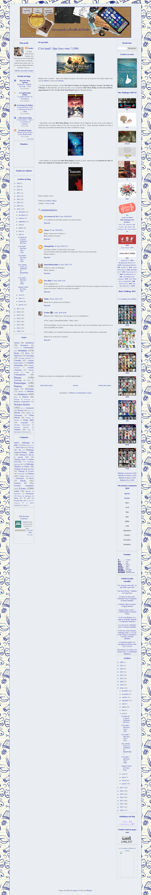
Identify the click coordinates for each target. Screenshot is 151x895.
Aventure (22, 350)
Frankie (47, 312)
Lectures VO (20, 483)
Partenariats (30, 493)
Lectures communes (24, 485)
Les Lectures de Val (51, 216)
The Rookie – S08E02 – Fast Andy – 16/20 (25, 85)
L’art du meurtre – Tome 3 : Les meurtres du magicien (25, 122)
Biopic (16, 353)
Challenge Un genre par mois (24, 469)
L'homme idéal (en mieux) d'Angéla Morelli (127, 605)
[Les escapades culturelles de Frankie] (127, 876)
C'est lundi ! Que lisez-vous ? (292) (22, 249)
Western (16, 420)
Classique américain (24, 358)
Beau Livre (31, 445)
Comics (21, 476)
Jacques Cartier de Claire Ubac (23, 289)
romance (17, 429)
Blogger (89, 890)
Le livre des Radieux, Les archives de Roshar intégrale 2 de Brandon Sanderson (127, 619)
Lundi (52, 203)
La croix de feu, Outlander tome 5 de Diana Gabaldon (127, 626)
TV (25, 498)
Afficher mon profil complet (24, 70)
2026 (19, 183)
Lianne (46, 230)
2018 (19, 209)
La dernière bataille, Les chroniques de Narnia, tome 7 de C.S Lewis (127, 644)
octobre (21, 218)
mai (20, 234)
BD (24, 445)
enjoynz (75, 890)
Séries (16, 498)
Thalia (46, 299)
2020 (19, 202)
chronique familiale (21, 427)
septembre (22, 221)
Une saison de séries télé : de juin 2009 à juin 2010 (127, 586)
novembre (22, 215)
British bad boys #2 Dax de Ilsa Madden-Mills (25, 133)
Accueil (75, 385)
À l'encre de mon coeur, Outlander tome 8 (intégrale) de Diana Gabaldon (127, 598)
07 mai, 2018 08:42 (56, 230)
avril (20, 295)
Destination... (20, 478)
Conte (27, 372)
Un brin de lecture (24, 130)
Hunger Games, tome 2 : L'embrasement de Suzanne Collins (127, 612)
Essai (28, 380)
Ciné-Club (21, 474)
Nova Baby (48, 280)
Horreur (21, 391)
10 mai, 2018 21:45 (55, 299)
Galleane (61, 81)
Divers (31, 478)
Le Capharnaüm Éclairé (25, 94)
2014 (19, 318)
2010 (19, 331)
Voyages (28, 418)
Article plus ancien (104, 385)
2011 (19, 328)
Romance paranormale (22, 401)
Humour (30, 391)
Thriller (17, 412)
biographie (24, 422)
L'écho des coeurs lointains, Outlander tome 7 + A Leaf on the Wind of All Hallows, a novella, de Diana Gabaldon (127, 634)
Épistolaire (17, 432)
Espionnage (18, 380)
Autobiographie (28, 347)
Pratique (16, 399)
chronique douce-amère (22, 425)
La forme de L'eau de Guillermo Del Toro (22, 240)
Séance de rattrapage (24, 496)
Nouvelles (17, 494)
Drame (17, 377)
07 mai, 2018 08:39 (65, 216)
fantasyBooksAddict (51, 264)
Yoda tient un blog (25, 118)
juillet (21, 228)
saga (29, 430)
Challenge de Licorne (26, 471)
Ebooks (23, 480)
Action (16, 342)
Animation (29, 342)
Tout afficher (30, 139)
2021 (19, 199)
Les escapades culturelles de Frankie (71, 29)
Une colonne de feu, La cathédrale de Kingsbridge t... (23, 270)
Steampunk (30, 408)
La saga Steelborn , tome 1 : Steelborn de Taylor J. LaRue (25, 109)
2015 (19, 315)
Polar (15, 397)
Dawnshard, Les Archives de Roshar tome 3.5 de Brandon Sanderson (127, 652)
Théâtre (28, 413)
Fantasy (18, 386)
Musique (28, 491)
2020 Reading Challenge (24, 517)
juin (20, 231)
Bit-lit (27, 353)
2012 (19, 325)
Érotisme (26, 432)
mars (20, 298)
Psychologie (27, 399)
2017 (19, 309)
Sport (22, 408)
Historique (29, 388)
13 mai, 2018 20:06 (59, 312)
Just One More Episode (25, 81)
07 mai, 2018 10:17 (61, 246)
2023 (19, 193)
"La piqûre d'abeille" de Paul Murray (24, 98)
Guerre (16, 389)
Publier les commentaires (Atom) (80, 393)
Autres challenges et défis (24, 443)
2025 (19, 186)
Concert (31, 476)
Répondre (47, 223)
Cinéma (31, 473)
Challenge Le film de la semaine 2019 (24, 456)
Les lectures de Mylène (25, 105)
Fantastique (20, 383)
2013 (19, 321)
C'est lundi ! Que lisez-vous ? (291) (22, 258)
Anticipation (24, 345)
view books (30, 535)
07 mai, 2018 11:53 (65, 264)
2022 (19, 196)
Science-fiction (22, 404)
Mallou (46, 81)
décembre (22, 212)
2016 (19, 312)
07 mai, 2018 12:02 (58, 280)
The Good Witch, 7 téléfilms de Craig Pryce (127, 592)
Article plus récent (46, 385)
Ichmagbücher (49, 246)
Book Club (20, 447)
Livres (47, 203)
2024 (19, 190)
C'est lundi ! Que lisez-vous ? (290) (22, 281)
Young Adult (28, 420)
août (20, 225)
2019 (19, 206)
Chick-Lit (18, 355)
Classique (30, 355)
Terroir (29, 410)
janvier (21, 305)
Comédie (17, 360)
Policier (25, 396)
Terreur (20, 410)
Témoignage (18, 415)
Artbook (16, 347)
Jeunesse (22, 394)
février (21, 301)
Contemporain (19, 374)
